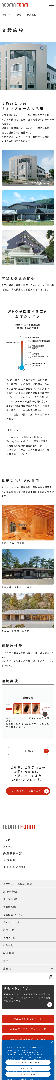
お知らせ (9, 860)
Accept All (28, 1074)
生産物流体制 (10, 906)
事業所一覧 (9, 937)
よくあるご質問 (14, 867)
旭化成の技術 (10, 899)
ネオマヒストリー (12, 922)
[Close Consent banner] (51, 1042)
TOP (4, 15)
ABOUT (9, 846)
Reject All (28, 1068)
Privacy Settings (28, 1062)
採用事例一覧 (12, 853)
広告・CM (8, 930)
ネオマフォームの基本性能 (17, 883)
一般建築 (17, 15)
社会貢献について (12, 914)
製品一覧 (8, 945)
